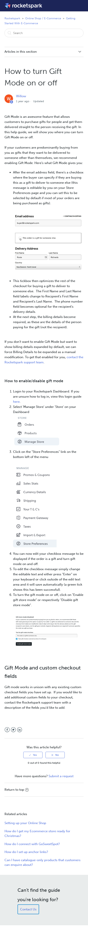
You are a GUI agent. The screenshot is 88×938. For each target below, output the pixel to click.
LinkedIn (19, 729)
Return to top (14, 790)
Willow (21, 96)
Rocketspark (12, 18)
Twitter (13, 729)
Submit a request (60, 776)
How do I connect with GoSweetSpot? (32, 844)
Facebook (7, 729)
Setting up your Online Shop (25, 823)
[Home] (23, 5)
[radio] (33, 755)
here (16, 402)
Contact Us (28, 909)
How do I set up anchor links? (26, 852)
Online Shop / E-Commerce (43, 18)
